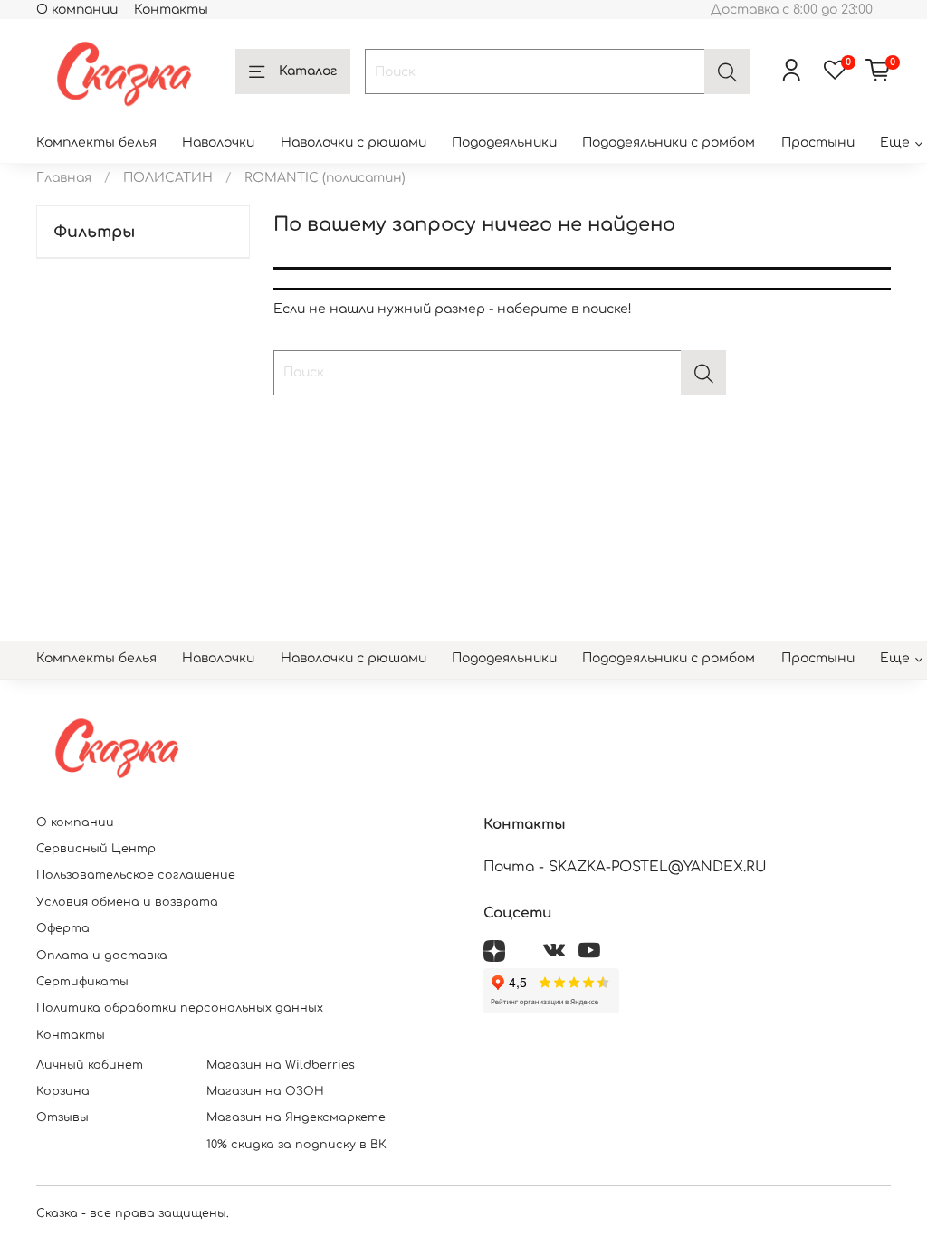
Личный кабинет (89, 1065)
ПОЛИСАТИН (168, 178)
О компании (77, 9)
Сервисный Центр (96, 848)
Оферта (63, 928)
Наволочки (218, 142)
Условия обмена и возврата (127, 902)
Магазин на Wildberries (280, 1065)
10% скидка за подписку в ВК (296, 1144)
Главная (63, 178)
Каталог (308, 71)
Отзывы (62, 1117)
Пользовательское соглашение (135, 875)
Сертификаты (82, 981)
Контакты (171, 9)
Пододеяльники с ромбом (668, 142)
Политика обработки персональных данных (179, 1008)
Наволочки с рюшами (353, 142)
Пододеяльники (504, 142)
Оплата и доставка (101, 955)
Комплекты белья (96, 142)
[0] (878, 71)
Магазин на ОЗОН (265, 1091)
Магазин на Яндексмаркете (296, 1117)
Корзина (63, 1091)
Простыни (818, 142)
